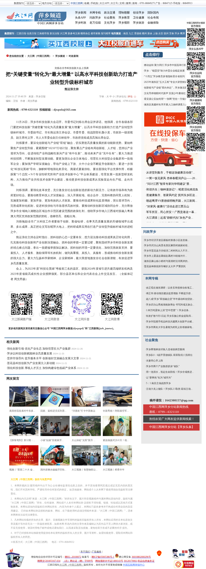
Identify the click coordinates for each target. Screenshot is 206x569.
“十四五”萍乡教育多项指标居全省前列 (164, 76)
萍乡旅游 (138, 22)
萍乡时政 (80, 22)
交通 (112, 12)
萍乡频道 (60, 56)
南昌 (125, 33)
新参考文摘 (74, 33)
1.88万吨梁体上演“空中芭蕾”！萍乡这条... (168, 310)
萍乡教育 (124, 17)
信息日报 (31, 33)
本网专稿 (95, 12)
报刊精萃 (106, 33)
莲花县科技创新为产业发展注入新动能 (31, 363)
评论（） (132, 96)
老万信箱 (95, 22)
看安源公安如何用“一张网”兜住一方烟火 (165, 99)
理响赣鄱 (124, 12)
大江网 (63, 33)
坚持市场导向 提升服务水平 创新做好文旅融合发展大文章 (43, 358)
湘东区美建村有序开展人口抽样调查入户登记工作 (170, 104)
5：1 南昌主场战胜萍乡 (158, 383)
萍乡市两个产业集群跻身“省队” (162, 366)
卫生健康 (138, 17)
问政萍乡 (95, 17)
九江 (131, 33)
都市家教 (95, 33)
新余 (149, 33)
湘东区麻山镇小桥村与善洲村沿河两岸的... (166, 261)
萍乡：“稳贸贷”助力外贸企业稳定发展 (164, 70)
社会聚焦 (109, 17)
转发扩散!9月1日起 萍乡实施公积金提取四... (169, 316)
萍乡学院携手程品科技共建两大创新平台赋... (170, 321)
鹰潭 (182, 33)
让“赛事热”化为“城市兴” (159, 377)
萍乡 (177, 33)
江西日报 (21, 33)
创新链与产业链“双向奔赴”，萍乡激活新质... (167, 87)
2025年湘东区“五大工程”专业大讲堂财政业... (167, 82)
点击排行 (152, 55)
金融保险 (153, 22)
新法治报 (54, 33)
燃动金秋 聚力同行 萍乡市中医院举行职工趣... (168, 65)
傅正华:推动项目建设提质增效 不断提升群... (169, 293)
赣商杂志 (85, 33)
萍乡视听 (124, 22)
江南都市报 (43, 33)
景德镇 (137, 33)
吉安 (160, 33)
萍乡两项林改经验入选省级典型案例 (165, 349)
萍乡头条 (185, 427)
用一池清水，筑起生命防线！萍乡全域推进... (170, 372)
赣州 (144, 33)
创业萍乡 (138, 12)
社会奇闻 (153, 17)
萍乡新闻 (80, 12)
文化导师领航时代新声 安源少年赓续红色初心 (168, 93)
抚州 (166, 33)
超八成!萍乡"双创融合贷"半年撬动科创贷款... (170, 299)
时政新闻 (73, 56)
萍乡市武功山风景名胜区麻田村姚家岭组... (166, 245)
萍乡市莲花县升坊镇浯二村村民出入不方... (166, 250)
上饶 (155, 33)
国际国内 (153, 12)
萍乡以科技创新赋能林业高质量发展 (29, 353)
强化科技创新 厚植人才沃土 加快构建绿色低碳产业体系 (41, 368)
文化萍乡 (109, 22)
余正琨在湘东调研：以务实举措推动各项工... (170, 287)
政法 (107, 12)
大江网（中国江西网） (39, 56)
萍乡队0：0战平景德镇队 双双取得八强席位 (169, 355)
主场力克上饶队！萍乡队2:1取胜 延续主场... (169, 388)
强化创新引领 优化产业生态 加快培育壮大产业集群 (39, 348)
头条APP (80, 17)
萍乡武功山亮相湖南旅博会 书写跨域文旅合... (170, 304)
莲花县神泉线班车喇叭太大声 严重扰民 (165, 266)
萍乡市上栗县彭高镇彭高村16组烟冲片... (165, 255)
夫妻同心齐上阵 (154, 360)
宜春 (171, 33)
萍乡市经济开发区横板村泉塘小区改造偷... (166, 240)
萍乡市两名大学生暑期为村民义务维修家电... (170, 327)
